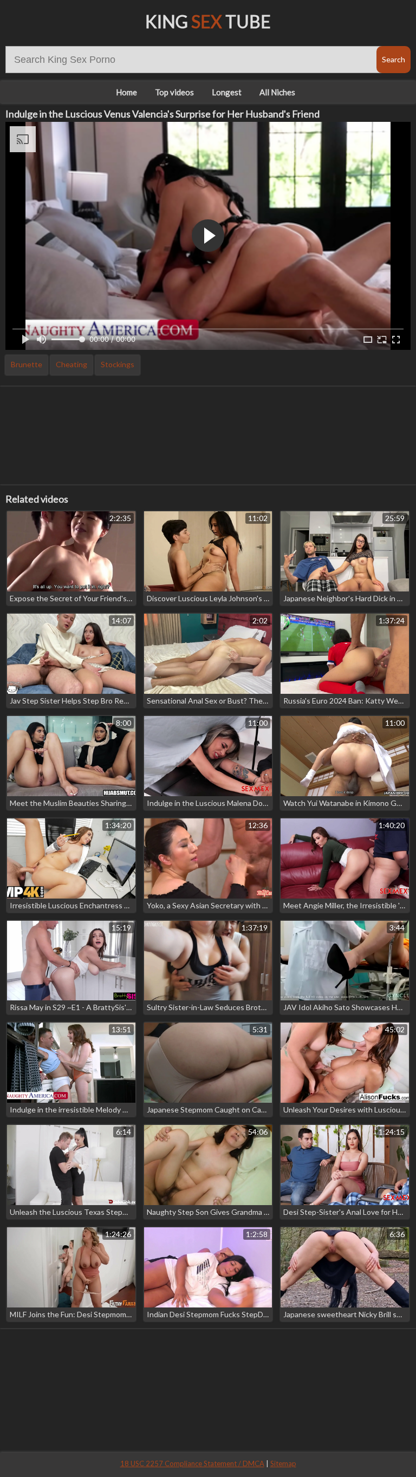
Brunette (26, 364)
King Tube (208, 21)
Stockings (117, 364)
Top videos (174, 92)
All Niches (277, 92)
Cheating (71, 364)
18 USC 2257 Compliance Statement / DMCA (192, 1463)
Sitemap (283, 1463)
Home (126, 92)
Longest (227, 92)
